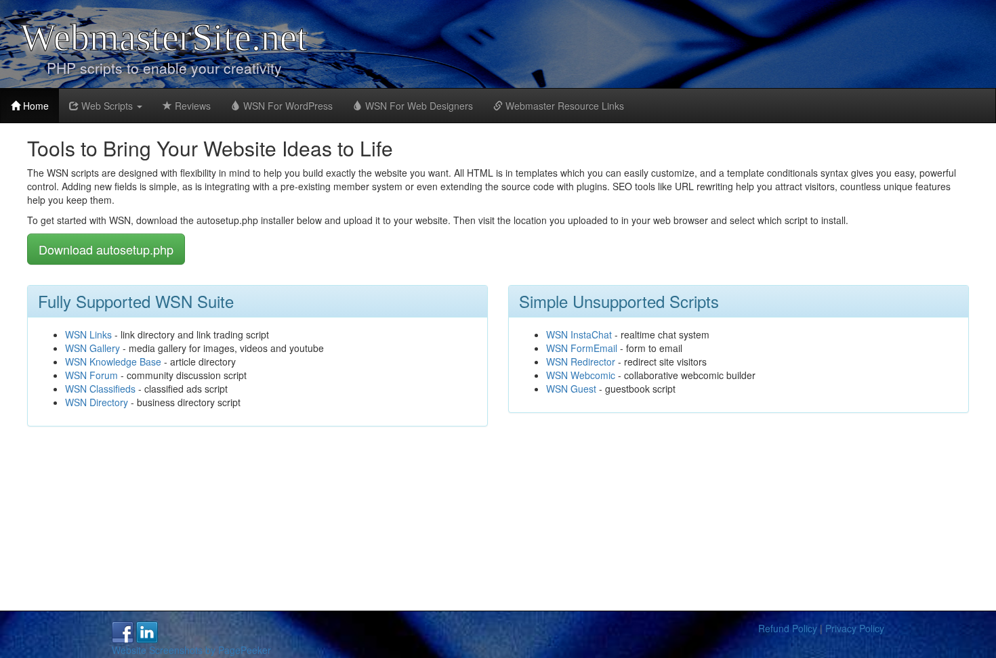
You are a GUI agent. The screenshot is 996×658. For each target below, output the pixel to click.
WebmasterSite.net (164, 37)
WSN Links (88, 334)
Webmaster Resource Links (563, 105)
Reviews (191, 105)
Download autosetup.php (106, 249)
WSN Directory (96, 402)
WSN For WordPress (287, 105)
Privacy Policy (854, 628)
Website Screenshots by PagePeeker (191, 650)
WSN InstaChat (579, 334)
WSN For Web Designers (417, 105)
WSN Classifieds (100, 388)
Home (34, 105)
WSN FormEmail (581, 348)
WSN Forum (91, 375)
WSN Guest (571, 388)
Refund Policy (787, 628)
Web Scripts (107, 105)
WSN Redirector (580, 361)
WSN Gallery (92, 348)
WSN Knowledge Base (113, 361)
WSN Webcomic (580, 375)
